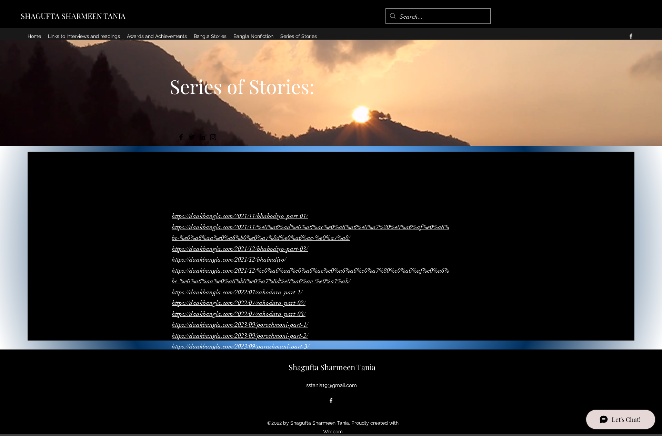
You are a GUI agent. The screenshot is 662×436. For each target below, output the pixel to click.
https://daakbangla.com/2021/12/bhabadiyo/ (229, 259)
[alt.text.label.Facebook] (631, 36)
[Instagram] (213, 137)
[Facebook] (181, 137)
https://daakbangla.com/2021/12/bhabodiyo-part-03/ (240, 249)
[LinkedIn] (202, 137)
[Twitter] (192, 137)
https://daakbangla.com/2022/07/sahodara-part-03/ (238, 314)
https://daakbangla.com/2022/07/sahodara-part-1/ (237, 292)
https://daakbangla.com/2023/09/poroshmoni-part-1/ (240, 324)
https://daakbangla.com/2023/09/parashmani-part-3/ (240, 346)
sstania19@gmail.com (331, 385)
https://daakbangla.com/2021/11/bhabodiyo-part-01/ (240, 216)
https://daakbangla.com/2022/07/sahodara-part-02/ (238, 303)
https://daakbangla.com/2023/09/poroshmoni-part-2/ (240, 335)
